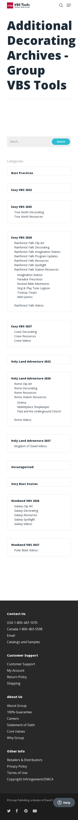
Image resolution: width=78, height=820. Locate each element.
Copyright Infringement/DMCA (30, 779)
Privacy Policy (17, 766)
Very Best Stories (24, 484)
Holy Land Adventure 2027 (31, 441)
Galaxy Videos (23, 524)
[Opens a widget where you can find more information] (64, 803)
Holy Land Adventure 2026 (31, 378)
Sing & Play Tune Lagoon (33, 288)
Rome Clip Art (23, 384)
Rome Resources (25, 393)
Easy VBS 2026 (21, 237)
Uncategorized (22, 467)
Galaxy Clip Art (23, 506)
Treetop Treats (27, 292)
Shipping (13, 683)
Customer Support (21, 664)
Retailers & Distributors (24, 760)
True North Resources (28, 216)
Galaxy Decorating (26, 510)
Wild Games (25, 297)
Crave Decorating (25, 332)
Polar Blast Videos (26, 550)
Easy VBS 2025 (21, 207)
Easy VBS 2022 (21, 190)
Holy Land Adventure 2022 (31, 361)
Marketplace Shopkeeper (33, 407)
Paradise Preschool (29, 279)
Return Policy (17, 677)
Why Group (15, 738)
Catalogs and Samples (23, 642)
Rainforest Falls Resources (31, 260)
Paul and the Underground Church (39, 411)
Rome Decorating (25, 388)
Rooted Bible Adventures (33, 284)
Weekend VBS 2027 (25, 545)
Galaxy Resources (25, 515)
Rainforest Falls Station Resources (36, 269)
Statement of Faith (21, 725)
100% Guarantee (19, 712)
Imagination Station (30, 275)
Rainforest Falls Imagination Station (37, 252)
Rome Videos (22, 420)
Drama (21, 402)
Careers (13, 718)
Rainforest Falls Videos (29, 305)
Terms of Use (17, 773)
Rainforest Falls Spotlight (30, 265)
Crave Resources (25, 336)
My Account (15, 670)
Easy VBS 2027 (21, 326)
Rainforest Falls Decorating (31, 247)
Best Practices (22, 173)
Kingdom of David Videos (30, 446)
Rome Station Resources (30, 397)
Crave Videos (22, 340)
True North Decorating (29, 212)
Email (11, 635)
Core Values (16, 731)
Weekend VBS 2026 (25, 501)
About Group (17, 705)
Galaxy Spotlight (24, 519)
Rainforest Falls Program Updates (36, 256)
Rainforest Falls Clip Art (29, 243)
